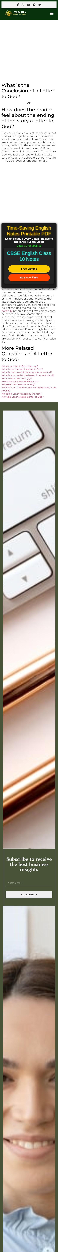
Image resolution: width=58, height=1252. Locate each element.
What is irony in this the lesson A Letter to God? (27, 375)
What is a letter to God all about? (19, 366)
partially (7, 311)
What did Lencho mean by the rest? (21, 393)
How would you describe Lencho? (20, 381)
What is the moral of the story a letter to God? (26, 372)
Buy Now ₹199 (29, 277)
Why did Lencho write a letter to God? (22, 396)
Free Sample (29, 268)
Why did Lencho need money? (18, 384)
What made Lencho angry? (16, 378)
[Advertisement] (29, 50)
